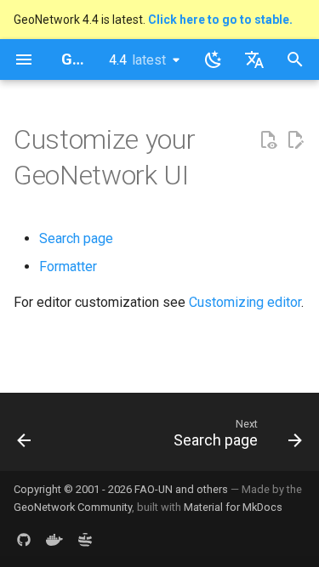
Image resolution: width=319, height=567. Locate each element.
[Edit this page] (295, 140)
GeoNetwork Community (73, 507)
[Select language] (254, 60)
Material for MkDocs (233, 507)
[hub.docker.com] (54, 539)
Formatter (68, 266)
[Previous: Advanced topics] (24, 437)
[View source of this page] (268, 140)
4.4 (137, 60)
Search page (76, 238)
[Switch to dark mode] (214, 60)
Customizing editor (245, 302)
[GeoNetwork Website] (85, 539)
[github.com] (23, 539)
